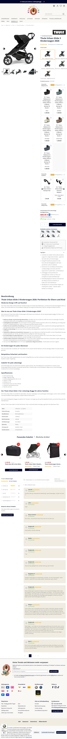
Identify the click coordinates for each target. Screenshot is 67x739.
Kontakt (37, 703)
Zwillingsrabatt (5, 710)
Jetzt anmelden (54, 671)
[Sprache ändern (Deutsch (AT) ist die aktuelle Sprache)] (54, 6)
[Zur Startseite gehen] (33, 10)
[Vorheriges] (3, 48)
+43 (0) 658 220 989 (57, 703)
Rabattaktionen (22, 706)
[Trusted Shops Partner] (38, 693)
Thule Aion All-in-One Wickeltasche (13, 464)
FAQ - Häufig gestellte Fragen (8, 703)
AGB (52, 675)
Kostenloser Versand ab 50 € (50, 242)
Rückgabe (20, 712)
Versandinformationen (23, 710)
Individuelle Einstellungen (48, 732)
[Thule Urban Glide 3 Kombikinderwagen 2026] (48, 236)
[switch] (4, 732)
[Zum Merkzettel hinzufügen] (20, 458)
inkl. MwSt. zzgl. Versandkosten (46, 216)
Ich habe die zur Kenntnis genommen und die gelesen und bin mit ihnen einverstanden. (38, 676)
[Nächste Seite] (35, 655)
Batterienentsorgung (40, 706)
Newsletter (4, 706)
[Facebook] (53, 687)
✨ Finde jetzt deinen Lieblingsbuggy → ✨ (32, 1)
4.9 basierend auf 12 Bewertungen (51, 44)
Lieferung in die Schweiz (7, 712)
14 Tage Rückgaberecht (49, 246)
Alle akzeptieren (61, 732)
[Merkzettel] (61, 6)
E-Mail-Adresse (17, 668)
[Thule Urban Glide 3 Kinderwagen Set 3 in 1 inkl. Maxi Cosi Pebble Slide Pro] (53, 231)
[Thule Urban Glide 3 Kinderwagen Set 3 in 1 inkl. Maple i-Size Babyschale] (42, 231)
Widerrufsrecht (43, 721)
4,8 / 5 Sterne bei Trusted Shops (51, 244)
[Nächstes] (35, 48)
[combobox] (53, 13)
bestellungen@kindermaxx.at (60, 707)
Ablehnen (36, 732)
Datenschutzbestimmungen (27, 675)
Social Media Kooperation (41, 710)
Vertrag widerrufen (57, 711)
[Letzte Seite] (38, 655)
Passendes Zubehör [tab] (25, 437)
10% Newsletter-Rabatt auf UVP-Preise (52, 248)
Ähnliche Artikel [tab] (43, 437)
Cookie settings (38, 708)
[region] (19, 52)
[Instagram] (55, 687)
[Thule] (59, 32)
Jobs (19, 703)
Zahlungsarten (21, 708)
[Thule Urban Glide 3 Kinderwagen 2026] (19, 48)
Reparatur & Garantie (6, 708)
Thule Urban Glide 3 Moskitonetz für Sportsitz (33, 464)
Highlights (42, 252)
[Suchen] (63, 13)
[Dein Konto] (57, 6)
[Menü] (6, 724)
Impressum (25, 721)
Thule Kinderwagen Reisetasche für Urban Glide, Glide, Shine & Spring (53, 464)
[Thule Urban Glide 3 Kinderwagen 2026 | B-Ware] (58, 236)
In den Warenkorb (57, 224)
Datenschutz (33, 721)
